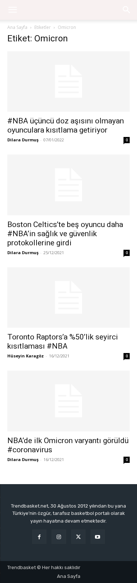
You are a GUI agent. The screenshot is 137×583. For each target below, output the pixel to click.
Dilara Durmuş (22, 139)
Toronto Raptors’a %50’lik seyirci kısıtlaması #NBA (62, 341)
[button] (127, 10)
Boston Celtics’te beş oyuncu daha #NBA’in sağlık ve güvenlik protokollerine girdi (65, 233)
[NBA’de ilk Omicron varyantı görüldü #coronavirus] (68, 401)
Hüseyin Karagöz (25, 356)
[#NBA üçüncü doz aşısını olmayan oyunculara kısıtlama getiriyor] (68, 81)
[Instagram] (59, 537)
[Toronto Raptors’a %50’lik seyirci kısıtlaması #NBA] (68, 297)
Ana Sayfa (17, 27)
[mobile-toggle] (12, 10)
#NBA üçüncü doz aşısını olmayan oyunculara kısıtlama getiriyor (65, 125)
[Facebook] (39, 537)
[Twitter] (78, 537)
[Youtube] (98, 537)
